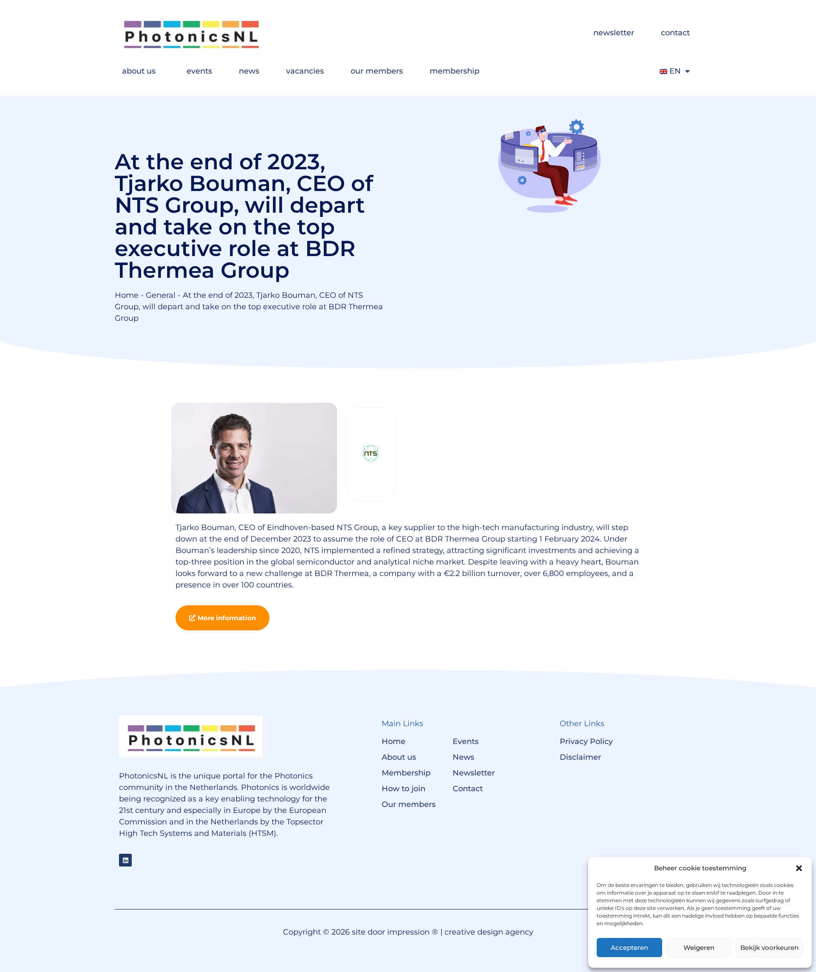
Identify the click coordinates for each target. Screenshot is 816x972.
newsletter (613, 32)
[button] (799, 868)
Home (127, 295)
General (161, 295)
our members (377, 71)
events (199, 71)
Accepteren (629, 947)
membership (454, 71)
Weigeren (698, 947)
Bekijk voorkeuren (769, 947)
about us (139, 71)
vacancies (305, 71)
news (249, 71)
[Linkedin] (125, 860)
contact (675, 32)
